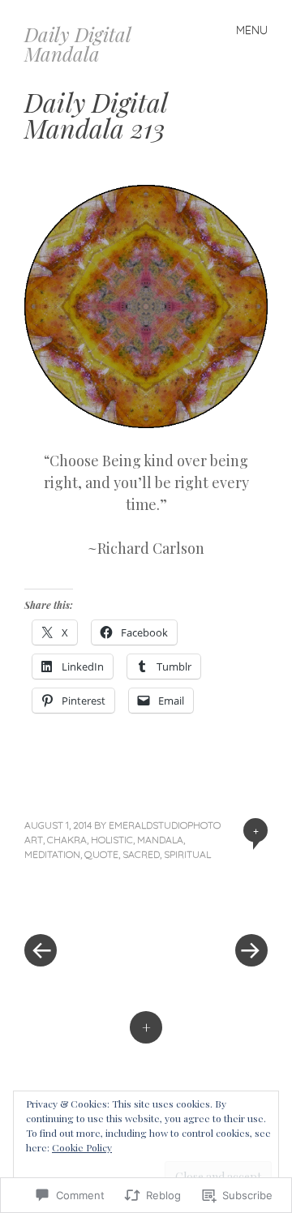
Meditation (52, 854)
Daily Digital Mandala (77, 43)
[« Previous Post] (85, 901)
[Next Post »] (207, 901)
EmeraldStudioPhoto (165, 825)
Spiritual (187, 854)
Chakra (67, 840)
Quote (101, 854)
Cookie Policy (82, 1147)
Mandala (160, 840)
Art (33, 840)
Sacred (141, 854)
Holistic (112, 840)
